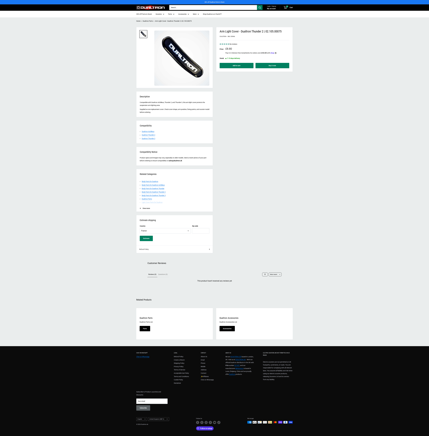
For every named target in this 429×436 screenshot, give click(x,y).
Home (138, 21)
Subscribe (143, 408)
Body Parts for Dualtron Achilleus (153, 185)
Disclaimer (177, 383)
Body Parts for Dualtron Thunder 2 (154, 192)
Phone (203, 363)
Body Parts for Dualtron (150, 181)
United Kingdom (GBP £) (156, 419)
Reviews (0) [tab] (152, 274)
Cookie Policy (178, 380)
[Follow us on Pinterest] (210, 422)
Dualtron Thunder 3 (148, 138)
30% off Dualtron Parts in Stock (214, 2)
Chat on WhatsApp (142, 357)
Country (142, 226)
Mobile (203, 366)
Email (203, 360)
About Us (204, 356)
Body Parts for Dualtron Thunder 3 (154, 195)
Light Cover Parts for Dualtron (152, 202)
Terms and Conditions (181, 376)
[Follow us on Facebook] (197, 422)
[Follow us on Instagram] (206, 422)
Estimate (146, 238)
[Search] (260, 7)
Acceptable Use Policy (181, 373)
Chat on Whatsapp (207, 380)
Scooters (159, 14)
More (195, 14)
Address (203, 370)
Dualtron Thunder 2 (148, 135)
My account (271, 9)
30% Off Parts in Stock (144, 14)
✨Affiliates (205, 376)
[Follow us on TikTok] (218, 422)
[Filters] (265, 274)
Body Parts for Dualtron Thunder (153, 188)
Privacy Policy (178, 366)
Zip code (195, 226)
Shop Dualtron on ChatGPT (212, 14)
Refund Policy (144, 249)
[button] (225, 44)
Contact (203, 373)
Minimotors (239, 368)
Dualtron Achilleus (148, 131)
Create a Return (179, 360)
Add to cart (236, 65)
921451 (237, 365)
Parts (170, 14)
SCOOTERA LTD (235, 357)
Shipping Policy (179, 363)
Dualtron (223, 36)
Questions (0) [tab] (163, 274)
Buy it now (272, 65)
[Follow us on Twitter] (201, 422)
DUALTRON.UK (240, 359)
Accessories (182, 14)
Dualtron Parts (148, 21)
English (140, 419)
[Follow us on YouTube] (214, 422)
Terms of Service (179, 370)
